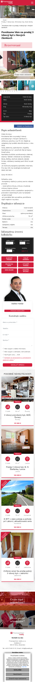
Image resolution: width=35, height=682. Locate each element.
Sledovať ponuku (9, 258)
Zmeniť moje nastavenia (17, 678)
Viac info (24, 666)
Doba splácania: (25, 240)
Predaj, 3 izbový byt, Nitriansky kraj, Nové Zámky (17, 22)
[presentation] (2, 65)
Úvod (4, 20)
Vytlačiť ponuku (26, 264)
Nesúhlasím (17, 674)
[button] (1, 91)
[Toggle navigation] (31, 3)
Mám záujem (9, 270)
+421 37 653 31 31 (10, 648)
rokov (28, 243)
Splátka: (24, 249)
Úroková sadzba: (10, 248)
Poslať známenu (26, 258)
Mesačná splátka (26, 270)
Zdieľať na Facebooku (25, 126)
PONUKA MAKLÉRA (17, 311)
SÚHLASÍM (17, 670)
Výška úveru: (10, 240)
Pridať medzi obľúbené (23, 75)
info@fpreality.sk (27, 648)
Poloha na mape (9, 264)
